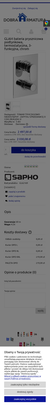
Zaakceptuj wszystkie (25, 399)
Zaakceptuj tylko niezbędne (25, 384)
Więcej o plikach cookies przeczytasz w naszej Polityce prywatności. (22, 377)
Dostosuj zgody (25, 391)
